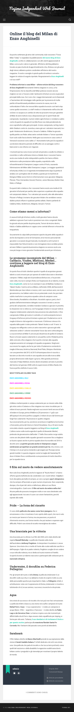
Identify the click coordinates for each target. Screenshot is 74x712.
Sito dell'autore (18, 673)
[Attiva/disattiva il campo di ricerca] (70, 19)
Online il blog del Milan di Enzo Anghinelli (33, 36)
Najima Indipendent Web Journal (37, 8)
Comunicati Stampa (56, 672)
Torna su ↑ (66, 707)
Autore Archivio (14, 673)
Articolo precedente (56, 678)
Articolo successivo (56, 681)
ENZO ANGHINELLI (17, 378)
